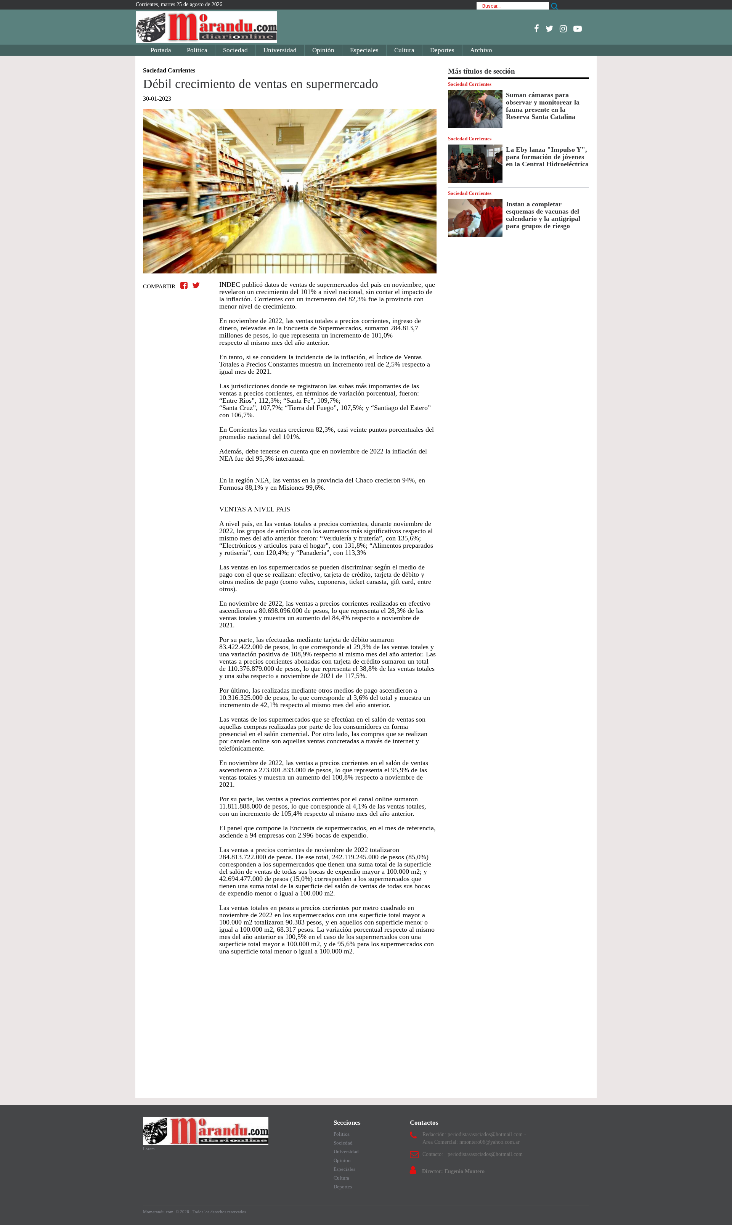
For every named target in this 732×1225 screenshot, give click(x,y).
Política (197, 50)
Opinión (323, 50)
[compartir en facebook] (185, 285)
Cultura (404, 50)
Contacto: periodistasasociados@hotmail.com (472, 1154)
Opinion (342, 1160)
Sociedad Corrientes (469, 84)
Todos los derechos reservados (219, 1211)
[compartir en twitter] (196, 285)
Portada (161, 50)
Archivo (481, 50)
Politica (342, 1134)
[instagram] (563, 28)
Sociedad (235, 50)
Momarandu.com (159, 1211)
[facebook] (536, 28)
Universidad (280, 50)
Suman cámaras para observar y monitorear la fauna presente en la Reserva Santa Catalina (543, 106)
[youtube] (577, 28)
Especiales (364, 50)
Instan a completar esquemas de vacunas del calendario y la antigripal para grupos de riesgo (543, 215)
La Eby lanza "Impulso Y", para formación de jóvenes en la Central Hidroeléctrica (547, 157)
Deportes (442, 50)
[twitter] (549, 28)
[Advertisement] (290, 1022)
